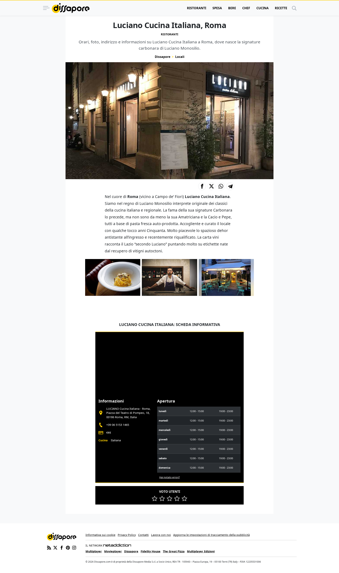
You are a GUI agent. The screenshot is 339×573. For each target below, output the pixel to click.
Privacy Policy (127, 535)
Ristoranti (196, 8)
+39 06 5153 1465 (117, 425)
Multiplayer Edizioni (201, 551)
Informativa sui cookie (100, 535)
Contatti (143, 535)
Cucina (262, 8)
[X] (55, 547)
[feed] (49, 547)
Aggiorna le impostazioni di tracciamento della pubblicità (211, 535)
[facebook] (62, 547)
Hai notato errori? (169, 477)
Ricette (281, 8)
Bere (232, 8)
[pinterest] (68, 547)
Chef (246, 8)
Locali (179, 57)
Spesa (217, 8)
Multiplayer (94, 551)
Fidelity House (150, 551)
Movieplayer (113, 551)
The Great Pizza (174, 551)
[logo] (70, 8)
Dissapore (162, 57)
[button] (202, 186)
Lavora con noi (161, 535)
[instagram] (74, 547)
